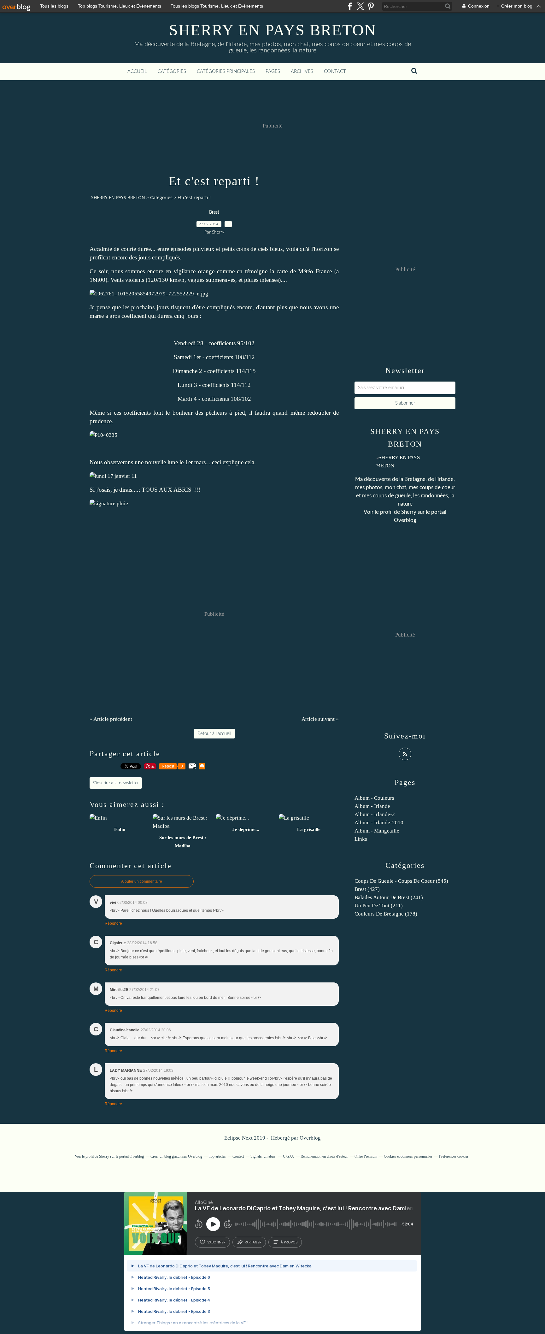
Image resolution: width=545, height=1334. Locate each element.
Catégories (172, 71)
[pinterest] (371, 6)
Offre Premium (366, 1156)
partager (253, 1242)
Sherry (408, 512)
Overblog (310, 1138)
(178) (386, 914)
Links (361, 839)
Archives (302, 71)
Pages (273, 71)
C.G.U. (288, 1156)
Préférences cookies (454, 1156)
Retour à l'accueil (214, 733)
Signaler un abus (263, 1156)
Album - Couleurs (374, 798)
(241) (389, 897)
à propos (289, 1242)
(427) (367, 889)
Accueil (137, 71)
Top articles (217, 1156)
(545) (401, 881)
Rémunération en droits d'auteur (324, 1156)
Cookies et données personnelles (408, 1156)
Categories (161, 197)
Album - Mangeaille (377, 831)
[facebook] (350, 6)
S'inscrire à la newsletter (116, 783)
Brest (214, 212)
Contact (335, 71)
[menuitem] (137, 71)
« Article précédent (111, 719)
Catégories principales (226, 71)
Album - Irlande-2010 (379, 823)
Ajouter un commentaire (141, 881)
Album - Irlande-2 (375, 814)
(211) (379, 906)
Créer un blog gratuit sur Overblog (176, 1156)
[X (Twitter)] (360, 6)
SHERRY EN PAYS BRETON (272, 30)
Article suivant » (320, 719)
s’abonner (216, 1242)
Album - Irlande (372, 806)
